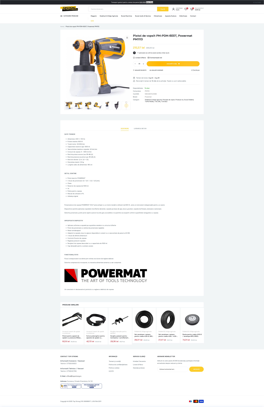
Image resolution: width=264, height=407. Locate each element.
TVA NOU (164, 101)
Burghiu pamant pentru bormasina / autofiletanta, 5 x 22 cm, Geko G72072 (119, 337)
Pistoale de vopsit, (169, 100)
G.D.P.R (111, 371)
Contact (193, 16)
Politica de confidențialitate (118, 364)
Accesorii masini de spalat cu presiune (71, 332)
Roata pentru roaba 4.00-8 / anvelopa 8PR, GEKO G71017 (192, 335)
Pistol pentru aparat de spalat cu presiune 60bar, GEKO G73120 (71, 337)
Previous (69, 106)
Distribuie (196, 70)
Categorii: (136, 100)
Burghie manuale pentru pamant (118, 332)
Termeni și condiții (115, 361)
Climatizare (158, 16)
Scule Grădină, (189, 100)
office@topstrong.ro (73, 376)
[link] (80, 313)
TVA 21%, (157, 101)
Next (126, 106)
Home (62, 26)
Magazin (94, 16)
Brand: (135, 97)
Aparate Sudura (170, 16)
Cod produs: (137, 91)
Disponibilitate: (138, 88)
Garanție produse (139, 368)
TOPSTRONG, (149, 101)
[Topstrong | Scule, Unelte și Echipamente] (69, 9)
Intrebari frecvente (139, 361)
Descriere (125, 128)
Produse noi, (180, 100)
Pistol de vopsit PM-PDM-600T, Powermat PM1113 (162, 37)
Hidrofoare (183, 16)
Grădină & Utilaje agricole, (154, 100)
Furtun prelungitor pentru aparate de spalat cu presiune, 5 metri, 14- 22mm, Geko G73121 (95, 337)
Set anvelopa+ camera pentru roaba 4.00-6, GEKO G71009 (143, 335)
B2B (92, 21)
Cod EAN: (136, 94)
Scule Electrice (126, 16)
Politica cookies (114, 368)
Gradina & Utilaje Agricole (109, 16)
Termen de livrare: (142, 78)
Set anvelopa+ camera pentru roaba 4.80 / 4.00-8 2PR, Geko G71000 (168, 335)
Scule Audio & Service (143, 16)
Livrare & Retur (140, 128)
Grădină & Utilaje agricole (142, 331)
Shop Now (149, 2)
